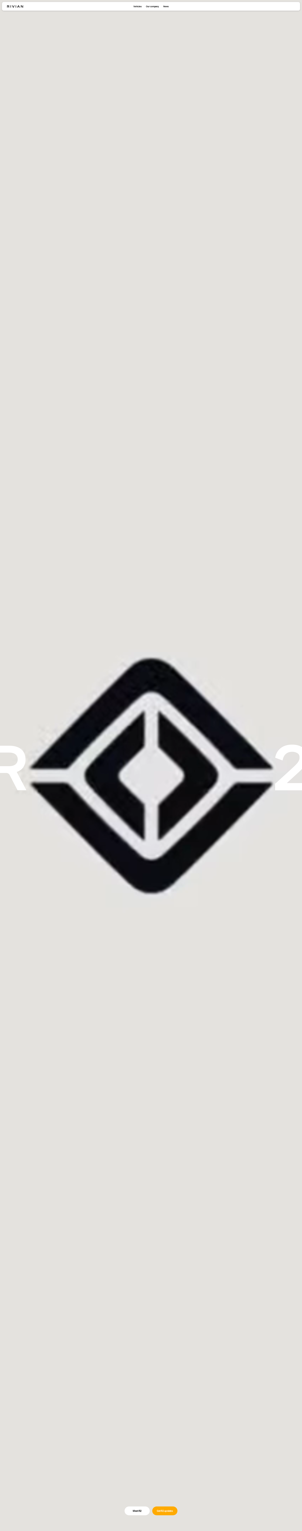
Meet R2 (137, 1511)
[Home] (15, 6)
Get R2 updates (165, 1511)
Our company (152, 6)
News (166, 6)
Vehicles (137, 6)
